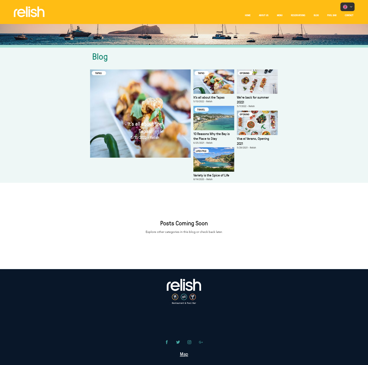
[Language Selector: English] (347, 6)
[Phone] (167, 342)
